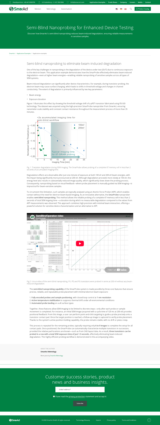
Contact (148, 2)
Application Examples (97, 2)
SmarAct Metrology (56, 356)
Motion (38, 9)
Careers (132, 2)
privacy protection (77, 396)
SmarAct (12, 53)
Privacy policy (111, 420)
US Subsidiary (53, 2)
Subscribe (80, 403)
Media (140, 2)
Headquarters (24, 2)
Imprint (98, 420)
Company (123, 2)
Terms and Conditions (129, 420)
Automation (66, 9)
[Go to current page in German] (121, 9)
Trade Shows (112, 2)
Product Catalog (143, 9)
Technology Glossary (83, 420)
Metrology (51, 9)
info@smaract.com (77, 2)
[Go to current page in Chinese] (125, 9)
